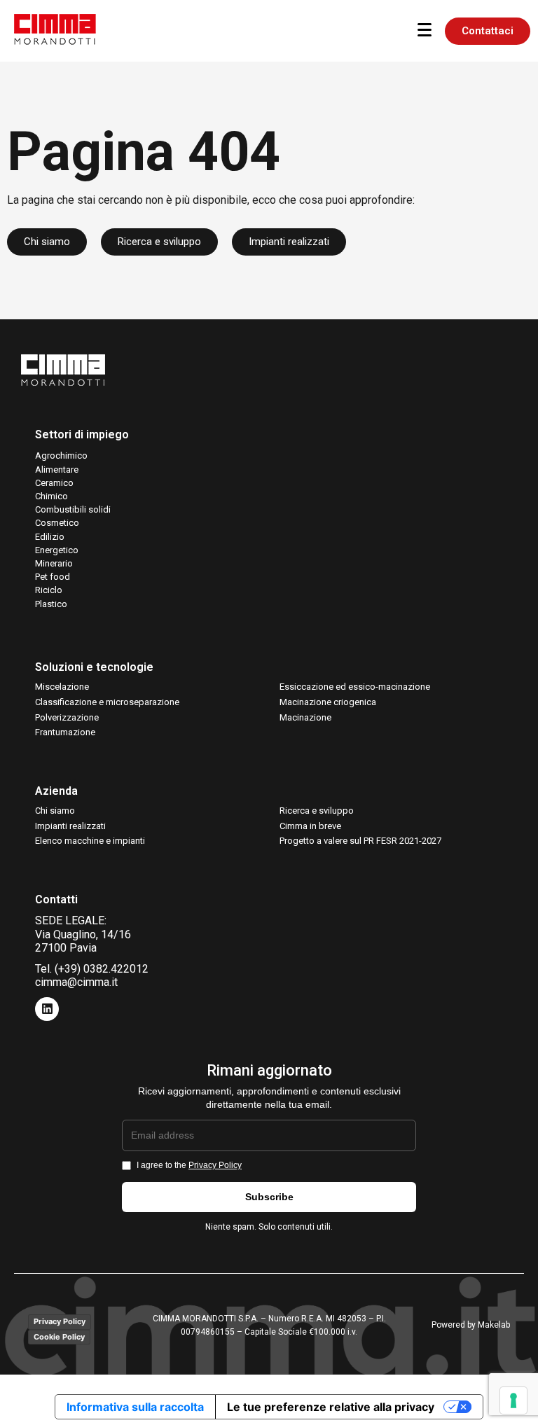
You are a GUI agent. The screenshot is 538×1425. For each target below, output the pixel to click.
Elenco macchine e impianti (90, 840)
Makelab (494, 1325)
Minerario (54, 563)
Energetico (56, 550)
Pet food (52, 576)
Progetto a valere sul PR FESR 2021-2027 (360, 840)
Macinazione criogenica (328, 702)
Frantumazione (65, 732)
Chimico (51, 496)
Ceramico (54, 483)
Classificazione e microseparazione (107, 702)
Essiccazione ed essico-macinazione (355, 686)
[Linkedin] (47, 1009)
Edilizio (49, 536)
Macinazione (305, 717)
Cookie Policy (59, 1337)
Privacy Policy (215, 1165)
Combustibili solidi (73, 509)
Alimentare (56, 469)
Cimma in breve (310, 826)
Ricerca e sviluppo (317, 810)
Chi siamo (55, 810)
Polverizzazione (67, 717)
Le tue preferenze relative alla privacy (330, 1407)
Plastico (51, 604)
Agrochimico (61, 455)
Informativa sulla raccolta (135, 1407)
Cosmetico (57, 522)
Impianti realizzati (70, 826)
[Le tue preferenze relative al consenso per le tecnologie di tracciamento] (513, 1400)
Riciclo (48, 590)
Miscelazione (62, 686)
